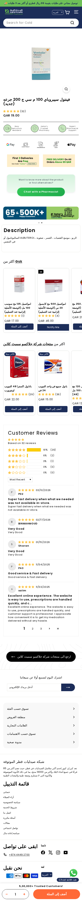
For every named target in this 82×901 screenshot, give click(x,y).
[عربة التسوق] (67, 12)
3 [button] (41, 628)
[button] (11, 111)
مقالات (6, 823)
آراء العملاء (8, 797)
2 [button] (33, 628)
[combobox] (41, 23)
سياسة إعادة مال (11, 833)
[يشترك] (68, 687)
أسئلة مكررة (9, 817)
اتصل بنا (7, 812)
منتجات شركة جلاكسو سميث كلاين (28, 344)
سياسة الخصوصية (11, 802)
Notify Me (53, 327)
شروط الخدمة (10, 807)
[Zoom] (66, 89)
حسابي (6, 792)
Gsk (18, 261)
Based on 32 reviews (22, 443)
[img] (26, 490)
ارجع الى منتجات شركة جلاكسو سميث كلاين (44, 657)
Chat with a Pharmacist (41, 192)
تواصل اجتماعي (10, 828)
